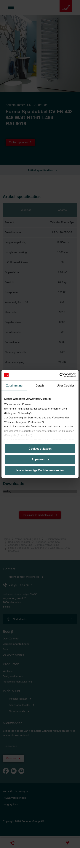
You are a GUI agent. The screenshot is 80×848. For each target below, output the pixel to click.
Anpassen (37, 459)
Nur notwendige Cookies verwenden (40, 470)
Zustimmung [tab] (14, 385)
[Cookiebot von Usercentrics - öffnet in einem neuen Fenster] (59, 375)
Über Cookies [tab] (66, 385)
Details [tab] (40, 385)
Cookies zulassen (40, 448)
